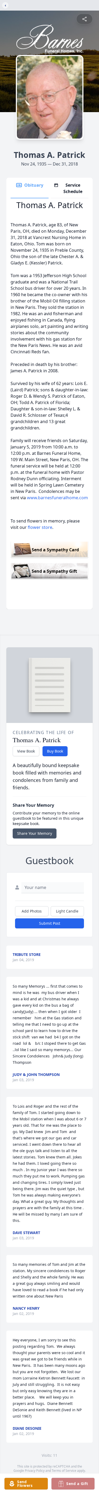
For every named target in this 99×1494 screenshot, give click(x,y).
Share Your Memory (34, 833)
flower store (40, 527)
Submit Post (49, 923)
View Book (26, 751)
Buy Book (55, 751)
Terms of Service (64, 1470)
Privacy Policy (35, 1470)
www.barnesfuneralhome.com (57, 498)
